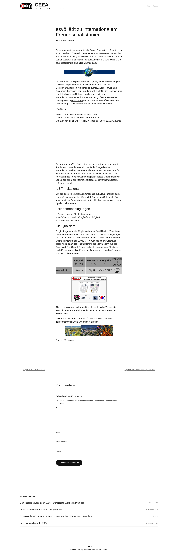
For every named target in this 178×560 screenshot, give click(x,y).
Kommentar (60, 408)
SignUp (79, 270)
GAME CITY (105, 270)
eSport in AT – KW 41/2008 (34, 370)
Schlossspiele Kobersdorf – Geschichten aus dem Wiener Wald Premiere (56, 516)
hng (65, 40)
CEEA (41, 4)
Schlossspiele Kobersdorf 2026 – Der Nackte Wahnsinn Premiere (52, 503)
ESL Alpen (68, 340)
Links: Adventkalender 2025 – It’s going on (41, 509)
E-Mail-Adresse (61, 441)
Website (58, 451)
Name (58, 432)
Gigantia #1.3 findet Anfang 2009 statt (140, 370)
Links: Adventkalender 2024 (33, 523)
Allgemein (71, 40)
